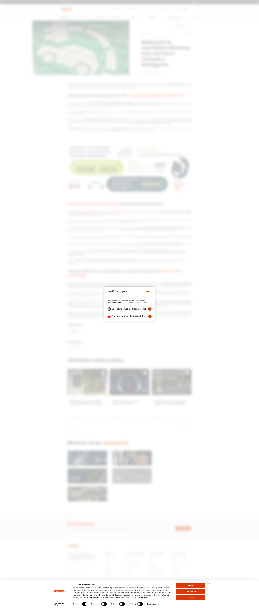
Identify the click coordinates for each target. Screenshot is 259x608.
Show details (151, 604)
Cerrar (147, 291)
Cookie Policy (94, 597)
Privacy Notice (142, 597)
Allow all (191, 585)
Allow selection (190, 591)
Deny (191, 597)
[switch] (104, 604)
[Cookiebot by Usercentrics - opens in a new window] (59, 604)
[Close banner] (209, 583)
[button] (129, 309)
